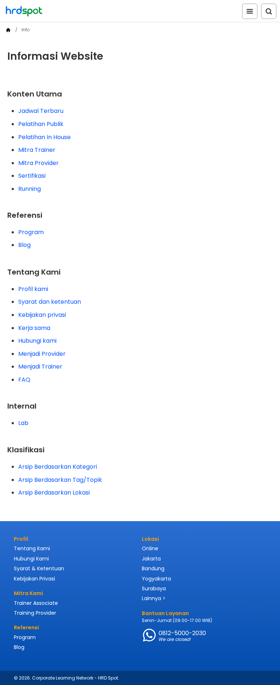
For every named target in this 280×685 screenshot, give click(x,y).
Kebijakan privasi (42, 315)
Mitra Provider (38, 163)
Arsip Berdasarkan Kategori (57, 466)
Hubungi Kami (31, 558)
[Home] (8, 30)
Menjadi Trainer (40, 366)
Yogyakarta (156, 578)
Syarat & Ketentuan (39, 568)
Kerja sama (34, 328)
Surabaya (154, 588)
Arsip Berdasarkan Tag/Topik (60, 480)
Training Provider (35, 613)
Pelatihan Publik (40, 124)
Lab (23, 423)
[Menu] (249, 11)
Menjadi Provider (42, 354)
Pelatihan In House (44, 137)
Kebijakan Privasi (34, 578)
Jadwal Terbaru (40, 111)
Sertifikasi (32, 176)
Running (29, 189)
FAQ (24, 379)
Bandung (153, 568)
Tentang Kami (32, 548)
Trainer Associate (36, 603)
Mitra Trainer (36, 150)
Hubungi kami (37, 340)
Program (31, 232)
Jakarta (151, 558)
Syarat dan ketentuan (49, 302)
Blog (24, 245)
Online (150, 548)
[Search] (268, 11)
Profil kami (33, 289)
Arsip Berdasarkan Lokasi (54, 492)
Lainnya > (154, 598)
